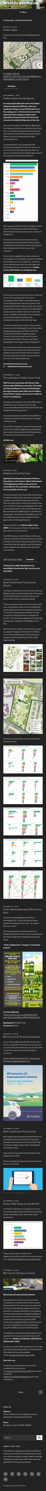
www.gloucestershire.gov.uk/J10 (21, 1355)
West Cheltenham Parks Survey (19, 1131)
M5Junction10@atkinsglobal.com (18, 1377)
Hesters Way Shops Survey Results (21, 1203)
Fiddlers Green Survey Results (18, 98)
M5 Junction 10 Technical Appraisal (21, 1037)
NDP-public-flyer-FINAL (12, 559)
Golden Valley (10, 30)
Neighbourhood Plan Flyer (16, 473)
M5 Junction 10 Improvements (19, 1273)
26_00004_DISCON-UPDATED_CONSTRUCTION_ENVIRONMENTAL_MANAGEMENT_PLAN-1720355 (22, 76)
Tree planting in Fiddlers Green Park (21, 377)
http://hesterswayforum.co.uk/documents (24, 1259)
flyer (9, 566)
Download (11, 86)
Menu (24, 12)
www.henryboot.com (12, 331)
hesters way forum (20, 3)
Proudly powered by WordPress (14, 1486)
